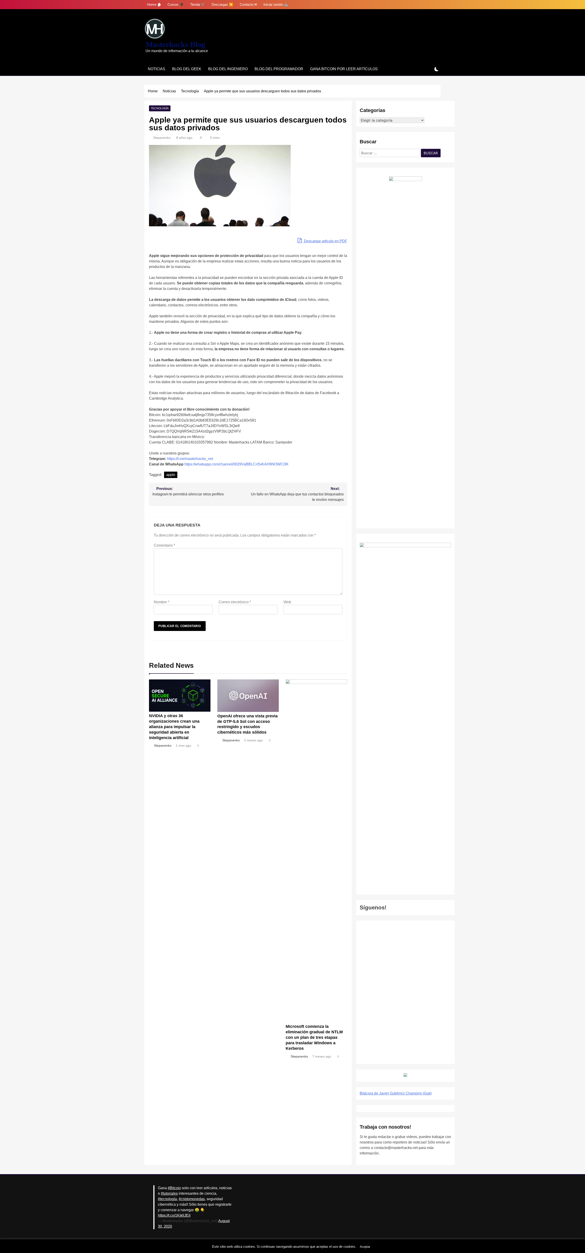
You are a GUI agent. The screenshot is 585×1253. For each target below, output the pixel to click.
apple (170, 475)
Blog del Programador (279, 69)
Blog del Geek (186, 69)
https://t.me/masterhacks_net (190, 459)
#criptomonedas (192, 1199)
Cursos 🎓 (176, 4)
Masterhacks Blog (175, 44)
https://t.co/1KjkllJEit (174, 1215)
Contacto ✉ (248, 4)
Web (287, 602)
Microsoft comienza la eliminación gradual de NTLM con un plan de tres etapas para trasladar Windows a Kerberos (314, 1037)
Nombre (161, 602)
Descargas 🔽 (222, 4)
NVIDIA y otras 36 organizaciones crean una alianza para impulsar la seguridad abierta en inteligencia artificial (174, 726)
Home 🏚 (154, 4)
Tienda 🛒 (197, 4)
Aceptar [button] (365, 1246)
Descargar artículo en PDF (325, 241)
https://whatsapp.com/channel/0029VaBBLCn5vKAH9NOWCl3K (236, 464)
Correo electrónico (235, 602)
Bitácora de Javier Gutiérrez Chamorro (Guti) (396, 1093)
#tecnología (167, 1199)
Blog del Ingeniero (228, 69)
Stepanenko (161, 137)
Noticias (156, 69)
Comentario (164, 545)
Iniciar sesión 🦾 (275, 4)
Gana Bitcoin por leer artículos (344, 69)
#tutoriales (169, 1193)
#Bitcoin (174, 1188)
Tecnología (160, 108)
